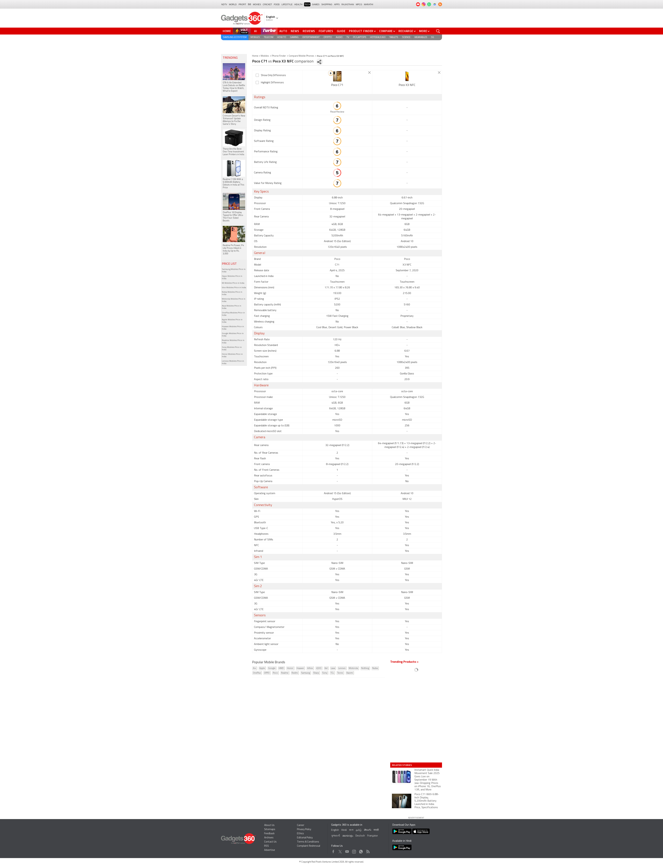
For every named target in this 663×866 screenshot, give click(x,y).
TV (348, 37)
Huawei (300, 668)
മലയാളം (347, 836)
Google (271, 668)
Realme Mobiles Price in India (233, 341)
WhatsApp (361, 851)
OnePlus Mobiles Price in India (233, 314)
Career (300, 825)
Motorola (353, 668)
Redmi (295, 673)
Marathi (368, 4)
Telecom (268, 37)
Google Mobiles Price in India (233, 334)
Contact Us (270, 842)
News (295, 31)
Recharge (405, 31)
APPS (337, 4)
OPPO (267, 673)
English (335, 830)
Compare (386, 31)
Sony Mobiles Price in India (232, 348)
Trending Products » (404, 662)
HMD (281, 668)
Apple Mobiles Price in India (232, 321)
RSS (266, 846)
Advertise (269, 850)
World (233, 4)
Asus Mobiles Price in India (231, 307)
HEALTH (298, 4)
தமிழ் (359, 830)
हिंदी (249, 4)
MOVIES (257, 4)
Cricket (267, 4)
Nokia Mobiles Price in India (232, 293)
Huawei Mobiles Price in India (233, 328)
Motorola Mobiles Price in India (233, 300)
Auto (283, 31)
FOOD (277, 4)
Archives (268, 837)
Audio (339, 37)
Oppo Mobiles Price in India (232, 277)
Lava (333, 668)
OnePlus (257, 673)
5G (432, 37)
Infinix (310, 668)
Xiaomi (349, 673)
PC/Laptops (359, 37)
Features (326, 31)
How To (281, 37)
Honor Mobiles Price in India (232, 355)
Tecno (340, 673)
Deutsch (360, 836)
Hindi (344, 830)
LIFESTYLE (287, 4)
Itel (326, 668)
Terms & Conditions (308, 842)
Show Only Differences (273, 75)
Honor (290, 668)
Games (315, 4)
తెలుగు (367, 830)
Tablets (393, 37)
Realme (284, 673)
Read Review (337, 112)
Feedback (269, 833)
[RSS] (440, 4)
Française (372, 836)
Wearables (420, 37)
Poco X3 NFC (407, 85)
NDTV (224, 4)
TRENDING (230, 58)
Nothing (365, 668)
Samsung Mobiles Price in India (234, 270)
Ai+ (254, 668)
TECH (307, 4)
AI (255, 31)
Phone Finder (279, 56)
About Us (269, 825)
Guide (341, 31)
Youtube (347, 851)
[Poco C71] (337, 76)
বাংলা (351, 830)
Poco (275, 673)
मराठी (376, 830)
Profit (242, 4)
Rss (367, 851)
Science (406, 37)
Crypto (328, 37)
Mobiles (255, 37)
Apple (262, 668)
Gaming (294, 37)
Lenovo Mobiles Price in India (233, 362)
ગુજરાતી (335, 836)
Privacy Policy (304, 829)
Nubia (375, 668)
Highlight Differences (272, 82)
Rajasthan (348, 4)
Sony (324, 673)
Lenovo (341, 668)
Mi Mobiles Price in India (233, 283)
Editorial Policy (305, 837)
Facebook (333, 851)
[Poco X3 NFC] (407, 76)
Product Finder (361, 31)
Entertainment (311, 37)
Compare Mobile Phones (301, 56)
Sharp (316, 673)
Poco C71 (337, 85)
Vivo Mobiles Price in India (234, 288)
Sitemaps (269, 829)
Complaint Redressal (308, 846)
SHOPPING (326, 4)
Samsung (305, 673)
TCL (332, 673)
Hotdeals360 (377, 37)
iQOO (318, 668)
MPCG (359, 4)
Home (227, 31)
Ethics (300, 833)
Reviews (309, 31)
